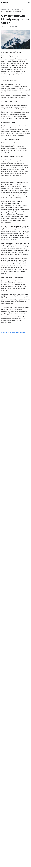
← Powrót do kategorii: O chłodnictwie (13, 332)
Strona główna (5, 9)
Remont (5, 2)
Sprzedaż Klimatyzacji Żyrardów (11, 52)
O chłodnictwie (15, 9)
